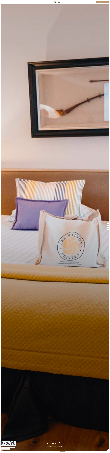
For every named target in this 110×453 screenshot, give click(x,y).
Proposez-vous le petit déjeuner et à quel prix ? (7, 447)
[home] (55, 2)
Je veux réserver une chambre (5, 448)
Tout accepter (63, 451)
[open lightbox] (107, 450)
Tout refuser (68, 451)
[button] (3, 2)
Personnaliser (73, 451)
